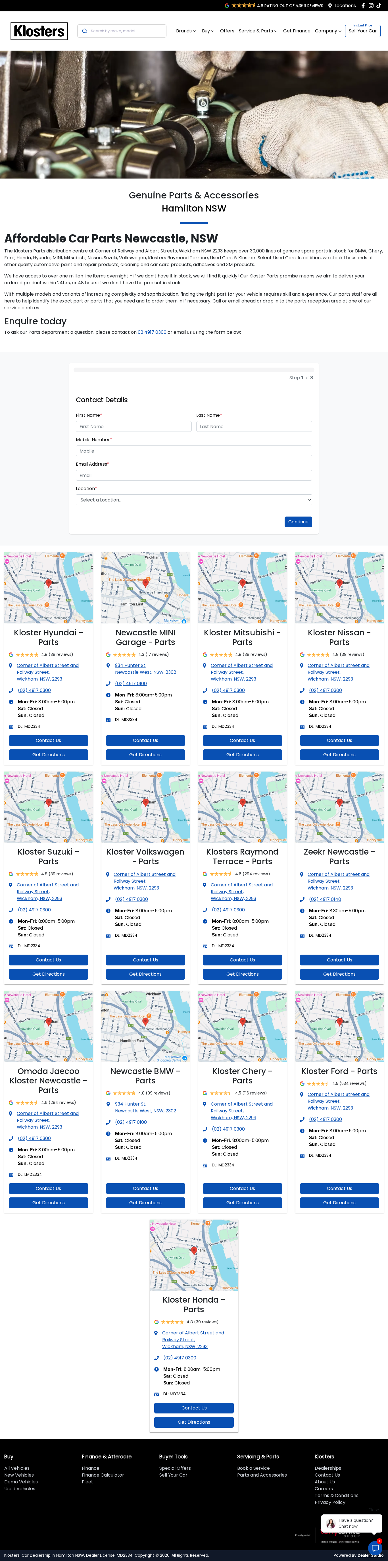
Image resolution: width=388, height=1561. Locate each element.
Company (326, 31)
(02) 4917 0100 (131, 683)
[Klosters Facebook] (364, 5)
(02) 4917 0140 (325, 899)
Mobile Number (94, 439)
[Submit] (84, 31)
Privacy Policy (330, 1502)
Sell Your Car (363, 31)
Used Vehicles (19, 1488)
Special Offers (175, 1468)
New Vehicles (19, 1475)
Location (86, 488)
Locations (345, 5)
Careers (324, 1488)
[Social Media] (380, 5)
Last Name (209, 415)
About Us (325, 1482)
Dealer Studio (371, 1556)
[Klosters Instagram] (372, 5)
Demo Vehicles (21, 1482)
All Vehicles (17, 1468)
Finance (90, 1468)
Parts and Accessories (262, 1475)
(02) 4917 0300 (34, 690)
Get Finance (296, 31)
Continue (298, 522)
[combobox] (121, 31)
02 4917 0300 (152, 332)
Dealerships (328, 1468)
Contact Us (48, 740)
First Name (89, 415)
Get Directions (48, 754)
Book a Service (253, 1468)
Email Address (92, 464)
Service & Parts (256, 31)
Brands (184, 31)
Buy (206, 31)
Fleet (87, 1482)
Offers (227, 31)
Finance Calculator (103, 1475)
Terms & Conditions (336, 1495)
